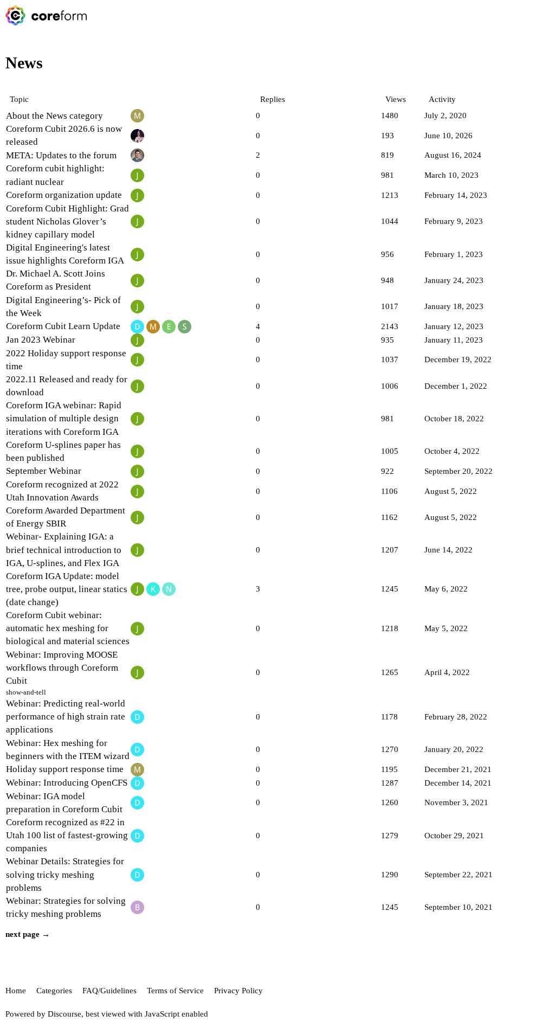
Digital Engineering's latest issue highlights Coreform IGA (65, 254)
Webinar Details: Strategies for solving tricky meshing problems (65, 874)
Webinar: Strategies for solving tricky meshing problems (66, 907)
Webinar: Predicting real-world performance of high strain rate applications (65, 716)
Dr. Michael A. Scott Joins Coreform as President (55, 280)
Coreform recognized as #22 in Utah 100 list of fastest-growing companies (67, 835)
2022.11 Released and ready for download (66, 385)
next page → (27, 934)
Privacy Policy (238, 990)
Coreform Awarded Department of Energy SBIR (65, 517)
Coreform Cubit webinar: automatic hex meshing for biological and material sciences (68, 628)
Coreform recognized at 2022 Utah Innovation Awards (62, 491)
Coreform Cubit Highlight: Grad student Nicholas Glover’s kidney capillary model (67, 221)
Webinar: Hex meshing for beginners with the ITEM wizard (68, 749)
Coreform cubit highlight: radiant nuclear (55, 175)
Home (15, 990)
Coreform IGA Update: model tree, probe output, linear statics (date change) (66, 589)
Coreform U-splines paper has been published (63, 451)
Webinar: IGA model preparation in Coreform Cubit (64, 802)
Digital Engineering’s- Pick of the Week (63, 306)
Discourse (64, 1014)
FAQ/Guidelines (109, 990)
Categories (54, 990)
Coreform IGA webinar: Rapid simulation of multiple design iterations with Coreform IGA (63, 418)
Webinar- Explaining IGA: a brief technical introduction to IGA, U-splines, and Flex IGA (63, 549)
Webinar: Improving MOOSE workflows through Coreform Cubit (62, 668)
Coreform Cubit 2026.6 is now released (64, 135)
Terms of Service (175, 990)
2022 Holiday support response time (66, 359)
